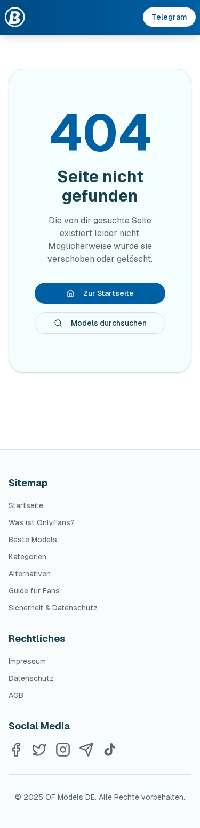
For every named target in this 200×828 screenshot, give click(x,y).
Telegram (169, 17)
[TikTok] (109, 749)
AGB (16, 695)
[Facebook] (16, 749)
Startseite (26, 505)
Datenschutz (31, 678)
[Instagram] (62, 749)
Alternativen (30, 573)
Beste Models (33, 539)
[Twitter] (39, 749)
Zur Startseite (108, 293)
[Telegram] (86, 749)
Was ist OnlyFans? (42, 522)
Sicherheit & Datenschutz (53, 608)
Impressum (27, 661)
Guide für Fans (34, 590)
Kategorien (27, 556)
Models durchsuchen (109, 323)
